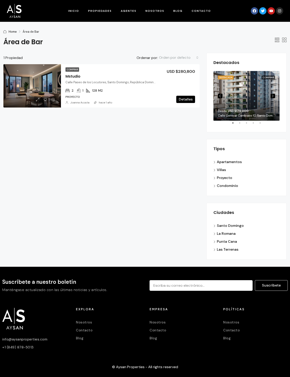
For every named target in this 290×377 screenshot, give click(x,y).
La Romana (226, 233)
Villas (221, 169)
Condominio (227, 185)
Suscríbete (271, 285)
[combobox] (178, 57)
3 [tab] (248, 124)
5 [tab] (262, 124)
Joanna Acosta (79, 102)
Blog (178, 11)
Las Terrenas (227, 249)
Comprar (72, 69)
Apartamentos (229, 161)
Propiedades (100, 11)
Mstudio (72, 76)
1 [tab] (235, 124)
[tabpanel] (246, 96)
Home (13, 32)
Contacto (201, 11)
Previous (220, 96)
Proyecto (224, 177)
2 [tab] (242, 124)
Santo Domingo (230, 225)
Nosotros (154, 11)
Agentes (128, 11)
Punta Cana (227, 241)
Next (273, 96)
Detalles (186, 99)
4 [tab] (255, 124)
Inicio (73, 11)
